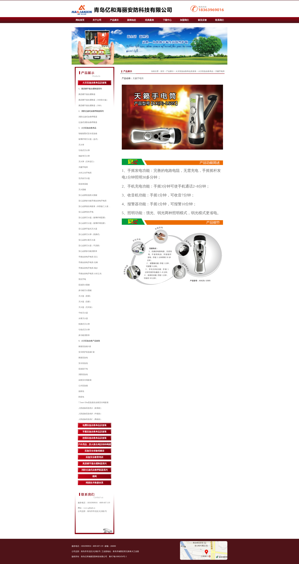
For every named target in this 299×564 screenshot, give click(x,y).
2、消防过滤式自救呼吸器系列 (91, 111)
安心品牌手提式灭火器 (87, 229)
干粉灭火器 (83, 313)
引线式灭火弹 (84, 150)
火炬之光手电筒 (85, 173)
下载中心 (167, 20)
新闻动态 (131, 20)
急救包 (81, 391)
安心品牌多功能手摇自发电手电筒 (92, 201)
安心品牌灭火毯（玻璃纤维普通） (92, 217)
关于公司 (97, 20)
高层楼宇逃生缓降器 (86, 94)
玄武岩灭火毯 (84, 178)
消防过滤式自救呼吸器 (87, 117)
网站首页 (80, 20)
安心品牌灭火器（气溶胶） (89, 245)
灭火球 (81, 145)
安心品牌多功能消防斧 (87, 251)
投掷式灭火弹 (84, 324)
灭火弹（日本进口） (86, 161)
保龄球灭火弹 (84, 156)
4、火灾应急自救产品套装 (89, 341)
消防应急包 (83, 374)
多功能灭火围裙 (85, 290)
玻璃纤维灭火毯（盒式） (88, 139)
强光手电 (82, 279)
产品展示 (114, 20)
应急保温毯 (83, 184)
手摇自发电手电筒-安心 (88, 257)
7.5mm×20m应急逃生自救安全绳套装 (93, 402)
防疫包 (81, 397)
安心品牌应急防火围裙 (87, 195)
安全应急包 (83, 363)
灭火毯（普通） (85, 296)
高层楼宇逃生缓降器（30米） (90, 105)
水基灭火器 (83, 318)
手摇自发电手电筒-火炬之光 (90, 274)
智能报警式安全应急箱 (87, 133)
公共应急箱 (83, 386)
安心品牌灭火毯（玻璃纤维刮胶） (92, 223)
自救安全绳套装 (85, 380)
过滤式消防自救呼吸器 (87, 122)
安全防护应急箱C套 (86, 352)
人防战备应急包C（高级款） (90, 419)
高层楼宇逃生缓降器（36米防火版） (93, 100)
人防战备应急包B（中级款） (90, 414)
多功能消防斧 (84, 335)
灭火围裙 (82, 189)
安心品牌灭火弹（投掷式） (89, 234)
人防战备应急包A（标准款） (90, 408)
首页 (162, 71)
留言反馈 (202, 20)
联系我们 (219, 20)
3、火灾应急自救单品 (87, 128)
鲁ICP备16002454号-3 (118, 556)
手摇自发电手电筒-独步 (88, 268)
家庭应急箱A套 (84, 346)
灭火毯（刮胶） (85, 302)
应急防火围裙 (84, 285)
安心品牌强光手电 (85, 212)
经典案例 (149, 20)
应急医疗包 (83, 369)
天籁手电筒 (83, 167)
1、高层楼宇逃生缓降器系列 (90, 89)
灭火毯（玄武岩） (85, 307)
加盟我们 (184, 20)
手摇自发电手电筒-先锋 (88, 262)
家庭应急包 (83, 358)
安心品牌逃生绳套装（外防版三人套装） (95, 206)
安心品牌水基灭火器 (86, 240)
